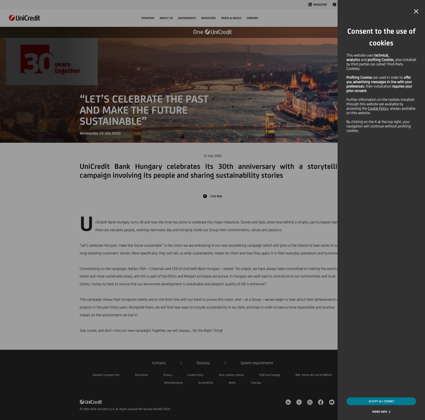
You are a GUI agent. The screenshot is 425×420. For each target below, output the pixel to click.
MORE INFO (379, 411)
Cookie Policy (378, 108)
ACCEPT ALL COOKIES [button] (381, 401)
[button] (416, 11)
